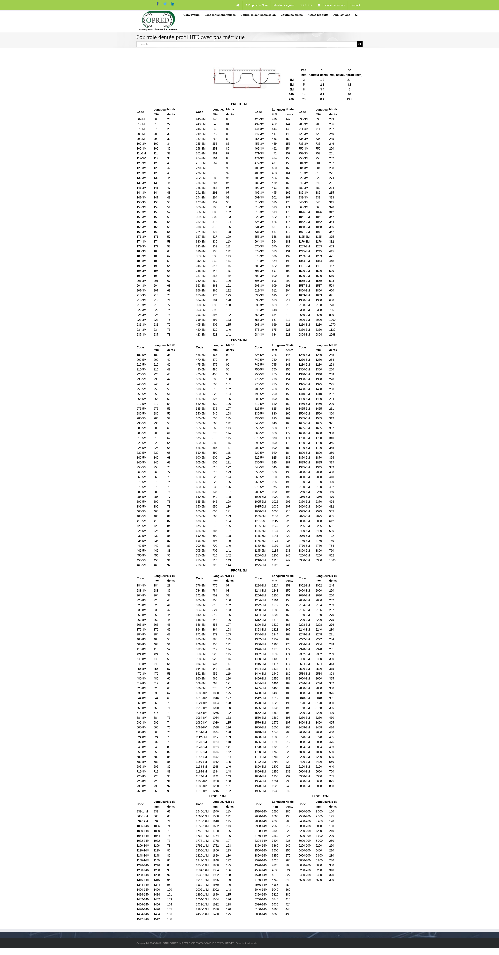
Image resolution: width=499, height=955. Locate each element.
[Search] (356, 14)
